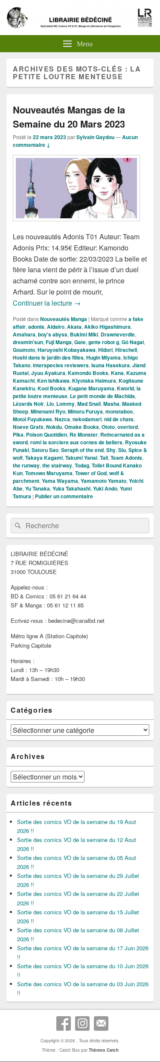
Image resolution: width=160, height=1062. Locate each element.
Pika (18, 434)
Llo (50, 404)
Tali (104, 457)
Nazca (62, 419)
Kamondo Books (88, 373)
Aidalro (55, 326)
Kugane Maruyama (91, 388)
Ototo (108, 427)
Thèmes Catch (104, 1050)
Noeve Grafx (28, 427)
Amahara (24, 334)
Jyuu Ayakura (48, 373)
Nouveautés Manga (63, 319)
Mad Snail (89, 404)
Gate (80, 342)
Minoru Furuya (85, 411)
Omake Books (81, 427)
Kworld (125, 388)
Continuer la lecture (47, 303)
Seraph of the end (82, 450)
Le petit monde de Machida (102, 396)
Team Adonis (126, 457)
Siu (122, 450)
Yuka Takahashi (71, 488)
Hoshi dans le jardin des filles (48, 357)
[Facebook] (63, 1023)
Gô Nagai (133, 342)
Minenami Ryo (48, 411)
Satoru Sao (45, 450)
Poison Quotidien (46, 434)
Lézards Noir (28, 404)
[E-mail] (101, 1023)
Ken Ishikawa (53, 380)
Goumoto (24, 350)
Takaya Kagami (44, 457)
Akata (74, 326)
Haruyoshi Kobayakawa (67, 350)
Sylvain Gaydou (95, 137)
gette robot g (103, 342)
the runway (26, 465)
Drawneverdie (118, 334)
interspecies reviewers (61, 365)
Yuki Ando (105, 488)
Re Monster (84, 434)
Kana (117, 373)
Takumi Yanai (81, 457)
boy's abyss (52, 334)
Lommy (65, 404)
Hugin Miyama (103, 357)
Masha (111, 404)
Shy (111, 450)
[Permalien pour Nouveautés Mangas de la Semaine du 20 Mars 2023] (76, 225)
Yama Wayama (60, 481)
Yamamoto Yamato (103, 481)
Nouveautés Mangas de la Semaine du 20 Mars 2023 (69, 117)
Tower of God (91, 473)
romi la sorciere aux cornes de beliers (76, 442)
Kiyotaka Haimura (94, 380)
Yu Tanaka (37, 488)
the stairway (57, 465)
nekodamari (87, 419)
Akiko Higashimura (107, 326)
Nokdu (54, 427)
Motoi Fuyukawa (32, 419)
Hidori (105, 350)
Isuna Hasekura (110, 365)
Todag (82, 465)
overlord (127, 427)
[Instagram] (82, 1023)
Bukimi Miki (84, 334)
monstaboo (119, 411)
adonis (36, 326)
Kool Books (52, 388)
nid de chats (119, 419)
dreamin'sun (28, 342)
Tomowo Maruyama (49, 473)
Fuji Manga (59, 342)
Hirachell (126, 350)
